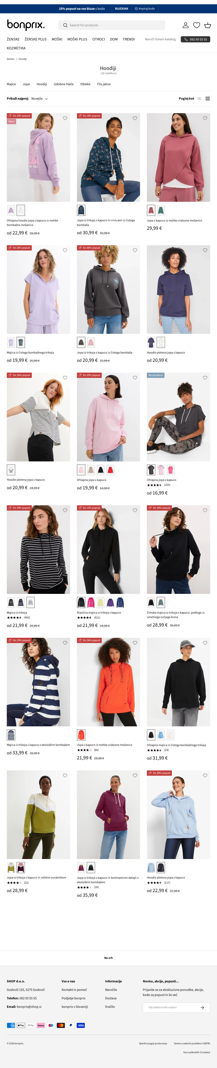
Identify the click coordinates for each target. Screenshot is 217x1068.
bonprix (19, 1043)
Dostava (111, 998)
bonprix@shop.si (24, 1006)
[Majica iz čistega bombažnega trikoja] (38, 289)
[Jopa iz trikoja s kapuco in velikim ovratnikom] (38, 814)
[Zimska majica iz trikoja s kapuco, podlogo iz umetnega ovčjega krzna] (178, 549)
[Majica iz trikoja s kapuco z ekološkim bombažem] (38, 682)
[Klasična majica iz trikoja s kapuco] (108, 549)
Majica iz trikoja (17, 612)
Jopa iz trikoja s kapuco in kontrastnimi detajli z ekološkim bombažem (108, 880)
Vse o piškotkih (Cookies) (196, 1052)
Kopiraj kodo (147, 9)
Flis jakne (104, 84)
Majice (11, 84)
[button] (207, 25)
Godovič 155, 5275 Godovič (26, 989)
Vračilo (110, 1006)
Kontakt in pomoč (74, 989)
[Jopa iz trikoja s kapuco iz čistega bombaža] (108, 289)
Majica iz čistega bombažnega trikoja (30, 352)
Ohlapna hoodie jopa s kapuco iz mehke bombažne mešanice (32, 222)
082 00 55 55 (22, 998)
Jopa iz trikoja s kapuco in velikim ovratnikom (36, 877)
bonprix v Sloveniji (75, 1006)
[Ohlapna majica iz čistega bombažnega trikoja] (178, 682)
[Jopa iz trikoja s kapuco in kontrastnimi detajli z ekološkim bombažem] (108, 814)
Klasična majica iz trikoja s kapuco (99, 612)
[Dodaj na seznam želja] (65, 118)
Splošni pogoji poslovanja (153, 1043)
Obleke (85, 84)
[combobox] (111, 25)
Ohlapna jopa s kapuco (91, 480)
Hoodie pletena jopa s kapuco (166, 352)
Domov (11, 59)
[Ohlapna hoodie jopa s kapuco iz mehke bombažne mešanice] (38, 157)
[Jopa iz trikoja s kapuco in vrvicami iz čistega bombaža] (108, 157)
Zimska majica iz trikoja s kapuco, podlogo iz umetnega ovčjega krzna (175, 615)
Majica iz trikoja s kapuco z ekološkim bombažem (38, 745)
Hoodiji (23, 59)
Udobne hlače (64, 84)
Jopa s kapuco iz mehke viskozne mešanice (174, 220)
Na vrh (108, 958)
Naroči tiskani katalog (160, 39)
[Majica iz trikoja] (38, 549)
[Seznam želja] (196, 25)
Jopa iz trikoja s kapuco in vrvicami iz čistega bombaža (106, 222)
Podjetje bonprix (73, 998)
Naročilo (111, 989)
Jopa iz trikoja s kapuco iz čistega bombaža (104, 352)
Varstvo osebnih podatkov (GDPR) (192, 1043)
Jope (26, 84)
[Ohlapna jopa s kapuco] (108, 417)
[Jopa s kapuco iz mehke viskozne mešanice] (178, 157)
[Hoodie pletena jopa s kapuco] (178, 289)
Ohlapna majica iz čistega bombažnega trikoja (176, 745)
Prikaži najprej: (18, 98)
